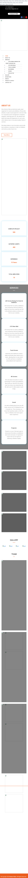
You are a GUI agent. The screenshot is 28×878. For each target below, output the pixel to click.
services (7, 59)
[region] (14, 93)
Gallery (7, 75)
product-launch (9, 80)
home (6, 55)
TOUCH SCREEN (12, 67)
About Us (7, 57)
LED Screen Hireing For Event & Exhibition (13, 62)
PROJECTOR (11, 73)
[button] (14, 54)
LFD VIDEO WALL (12, 65)
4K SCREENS (11, 69)
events (7, 78)
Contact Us (8, 82)
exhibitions (8, 76)
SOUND (10, 71)
